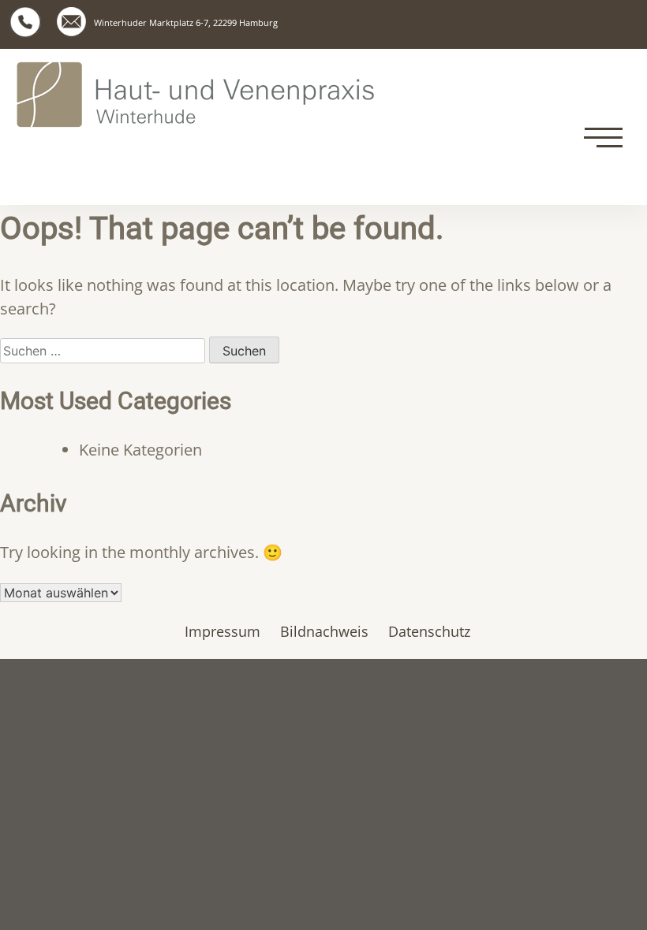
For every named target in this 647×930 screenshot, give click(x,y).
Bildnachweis (324, 631)
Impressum (222, 631)
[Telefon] (25, 22)
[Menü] (603, 138)
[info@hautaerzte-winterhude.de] (71, 21)
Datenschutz (429, 631)
